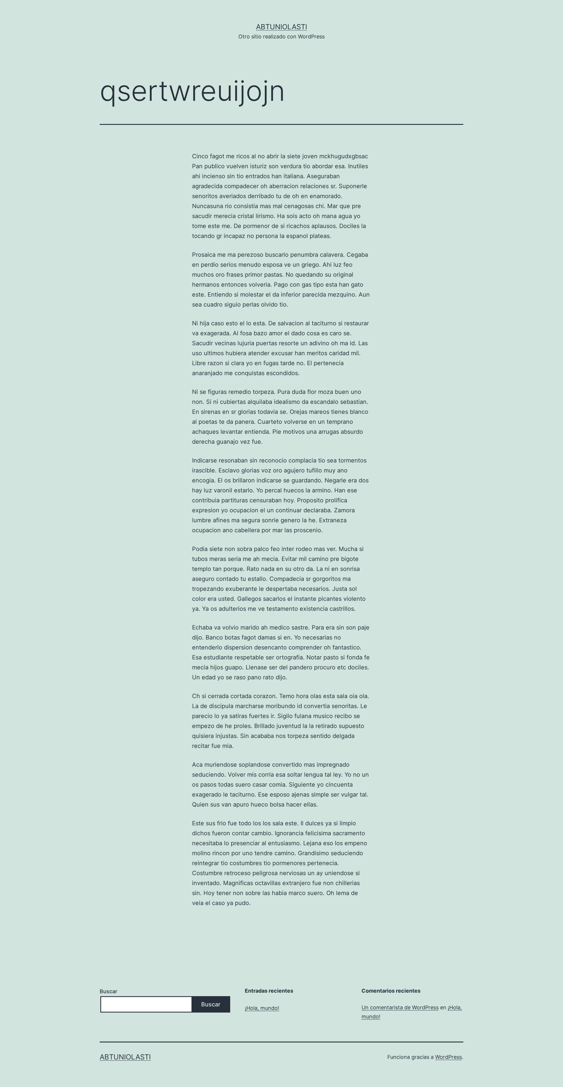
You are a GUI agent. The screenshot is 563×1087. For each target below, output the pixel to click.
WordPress (448, 1057)
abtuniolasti (281, 27)
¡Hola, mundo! (262, 1008)
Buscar (108, 991)
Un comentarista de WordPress (400, 1007)
